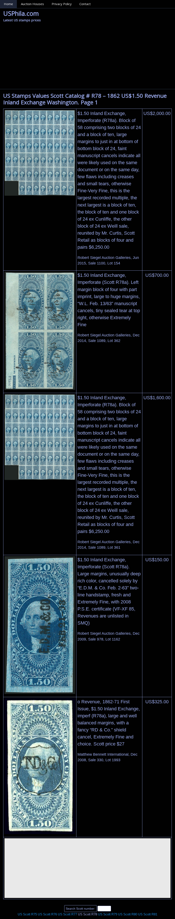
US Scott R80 (127, 914)
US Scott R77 (67, 914)
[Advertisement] (87, 57)
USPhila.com (21, 13)
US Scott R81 (147, 914)
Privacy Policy (62, 4)
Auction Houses (32, 4)
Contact (85, 4)
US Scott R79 (107, 914)
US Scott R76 (47, 914)
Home (8, 4)
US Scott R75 (27, 914)
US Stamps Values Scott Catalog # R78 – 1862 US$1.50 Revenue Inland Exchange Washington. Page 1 (85, 99)
